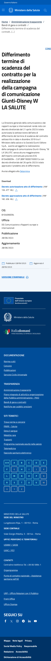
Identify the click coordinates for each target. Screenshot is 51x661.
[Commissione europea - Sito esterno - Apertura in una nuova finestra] (18, 300)
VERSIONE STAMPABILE (13, 277)
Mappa (7, 640)
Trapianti (8, 439)
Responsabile (30, 646)
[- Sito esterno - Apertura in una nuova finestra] (35, 620)
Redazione (9, 651)
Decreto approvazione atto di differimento (22, 195)
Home (5, 22)
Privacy (28, 640)
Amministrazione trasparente (26, 22)
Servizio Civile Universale (15, 374)
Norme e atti (10, 361)
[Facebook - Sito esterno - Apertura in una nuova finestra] (5, 620)
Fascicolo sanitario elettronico (17, 452)
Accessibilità (22, 651)
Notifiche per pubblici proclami (18, 406)
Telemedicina (10, 448)
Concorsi (8, 365)
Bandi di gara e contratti (15, 402)
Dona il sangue (10, 430)
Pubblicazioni (10, 370)
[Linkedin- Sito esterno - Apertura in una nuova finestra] (29, 620)
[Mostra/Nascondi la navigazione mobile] (3, 10)
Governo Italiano (10, 2)
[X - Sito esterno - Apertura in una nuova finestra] (11, 621)
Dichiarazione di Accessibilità (17, 657)
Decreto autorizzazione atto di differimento (22, 186)
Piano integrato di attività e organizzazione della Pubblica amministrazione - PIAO (24, 396)
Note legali (18, 640)
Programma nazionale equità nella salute (23, 444)
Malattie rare (10, 435)
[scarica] (16, 190)
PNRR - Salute (10, 426)
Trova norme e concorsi (14, 422)
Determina (25, 171)
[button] (45, 10)
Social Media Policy (13, 646)
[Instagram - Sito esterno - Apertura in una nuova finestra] (17, 620)
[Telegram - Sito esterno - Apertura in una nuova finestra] (23, 620)
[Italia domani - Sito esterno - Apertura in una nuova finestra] (24, 331)
